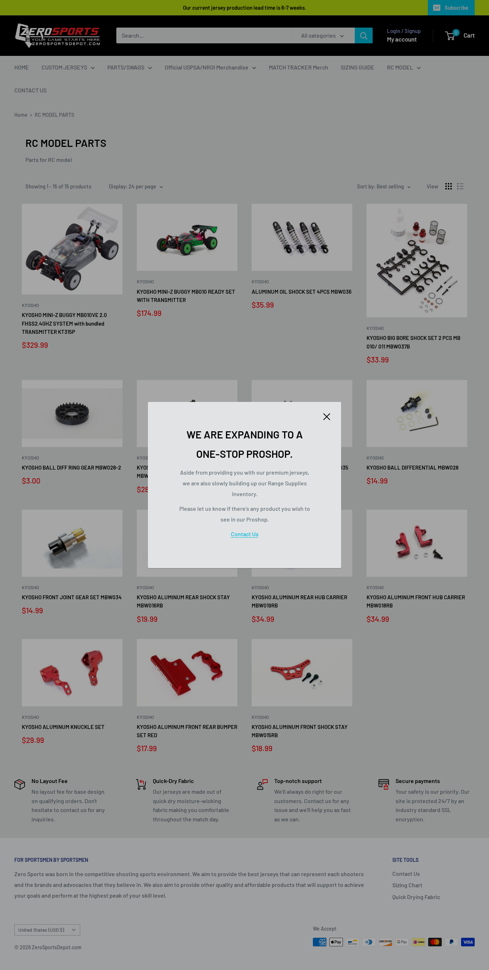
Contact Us (244, 533)
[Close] (326, 415)
